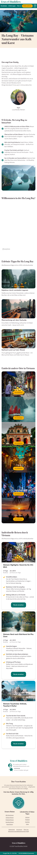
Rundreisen (4, 6)
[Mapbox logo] (6, 249)
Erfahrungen (12, 6)
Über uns (19, 6)
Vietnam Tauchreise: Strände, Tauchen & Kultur (15, 705)
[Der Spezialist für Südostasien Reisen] (18, 2)
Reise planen (27, 6)
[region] (18, 226)
